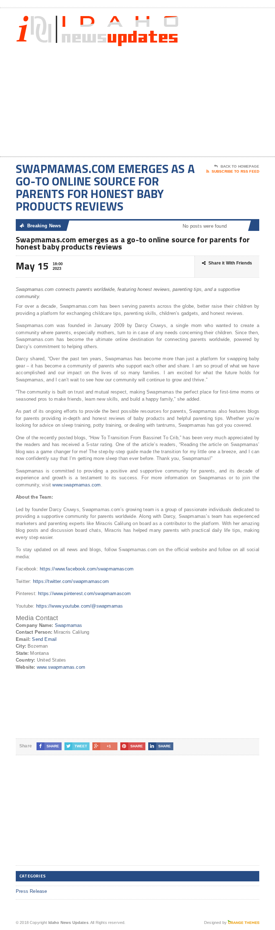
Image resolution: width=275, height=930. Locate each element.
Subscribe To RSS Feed (235, 171)
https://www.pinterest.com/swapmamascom (84, 593)
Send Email (44, 639)
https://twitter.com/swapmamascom (71, 581)
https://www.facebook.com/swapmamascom (87, 569)
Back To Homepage (240, 166)
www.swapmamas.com (76, 485)
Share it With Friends (230, 263)
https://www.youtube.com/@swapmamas (79, 606)
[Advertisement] (208, 99)
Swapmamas (68, 625)
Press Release (31, 891)
